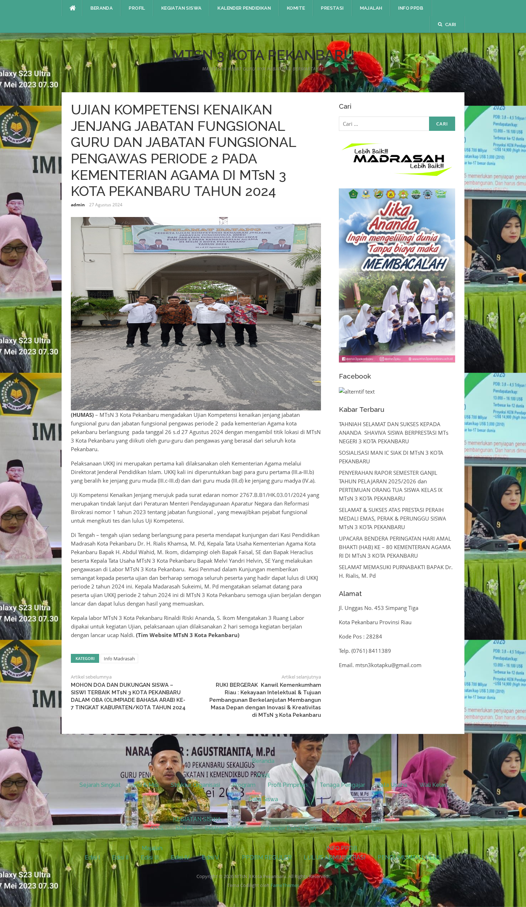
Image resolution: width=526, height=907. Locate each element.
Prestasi (332, 8)
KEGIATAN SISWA (181, 8)
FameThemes (285, 885)
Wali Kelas (433, 785)
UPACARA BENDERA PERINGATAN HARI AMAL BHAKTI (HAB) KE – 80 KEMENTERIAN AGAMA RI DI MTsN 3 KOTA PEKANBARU (395, 547)
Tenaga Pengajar (342, 785)
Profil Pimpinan (287, 785)
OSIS (156, 828)
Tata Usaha (392, 785)
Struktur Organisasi (195, 785)
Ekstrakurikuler (224, 828)
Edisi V (210, 857)
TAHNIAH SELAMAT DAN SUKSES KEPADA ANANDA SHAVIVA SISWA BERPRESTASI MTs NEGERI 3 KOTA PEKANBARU (393, 432)
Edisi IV (180, 857)
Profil (137, 8)
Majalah (371, 8)
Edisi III (150, 857)
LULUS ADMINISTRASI (334, 857)
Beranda (102, 8)
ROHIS (184, 828)
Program (243, 785)
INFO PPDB (410, 8)
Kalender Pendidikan (244, 8)
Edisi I (92, 857)
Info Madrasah (119, 658)
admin (78, 205)
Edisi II (120, 857)
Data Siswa (263, 799)
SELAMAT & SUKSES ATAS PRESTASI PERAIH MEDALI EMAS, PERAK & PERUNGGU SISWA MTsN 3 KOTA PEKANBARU (392, 518)
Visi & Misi (146, 785)
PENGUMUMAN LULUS (409, 857)
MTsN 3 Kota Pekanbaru (263, 54)
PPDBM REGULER (267, 857)
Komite (296, 8)
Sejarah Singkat (100, 785)
